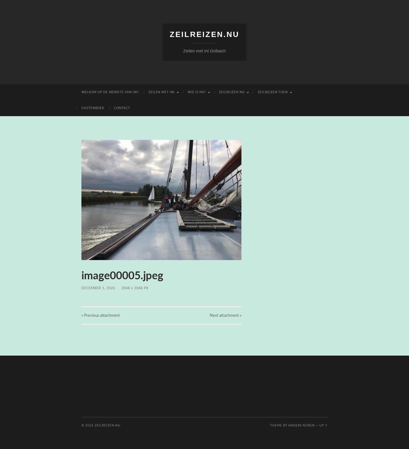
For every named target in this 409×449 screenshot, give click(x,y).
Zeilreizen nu (232, 92)
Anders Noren (301, 425)
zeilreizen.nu (204, 34)
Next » (225, 315)
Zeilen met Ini (161, 92)
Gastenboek (92, 108)
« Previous (100, 315)
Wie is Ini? (197, 92)
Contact (122, 108)
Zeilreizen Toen (273, 92)
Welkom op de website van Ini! (110, 92)
